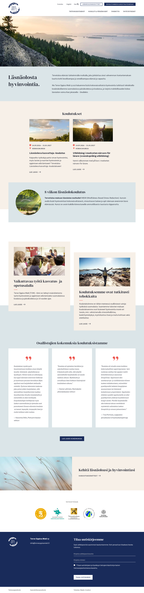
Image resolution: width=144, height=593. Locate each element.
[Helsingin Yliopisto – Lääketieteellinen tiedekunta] (57, 513)
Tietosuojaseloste (14, 590)
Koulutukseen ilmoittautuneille (120, 4)
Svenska (60, 4)
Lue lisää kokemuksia (72, 439)
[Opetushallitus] (89, 513)
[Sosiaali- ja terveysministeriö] (40, 513)
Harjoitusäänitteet (88, 476)
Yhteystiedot (129, 11)
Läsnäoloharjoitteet (91, 4)
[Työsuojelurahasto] (74, 513)
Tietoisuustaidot (77, 11)
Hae (75, 4)
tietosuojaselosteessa (82, 568)
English (69, 4)
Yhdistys (115, 11)
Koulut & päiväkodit (98, 11)
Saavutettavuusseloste (38, 590)
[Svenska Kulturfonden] (103, 513)
